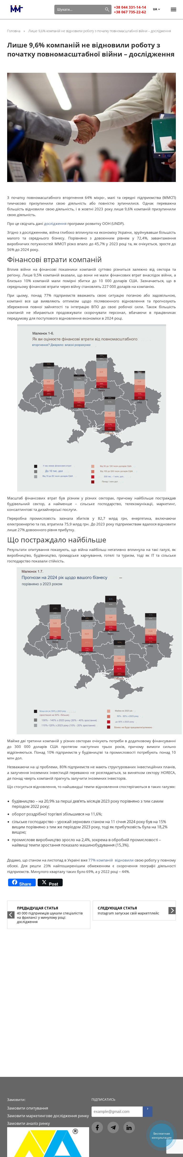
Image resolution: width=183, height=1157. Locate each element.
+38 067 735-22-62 (130, 12)
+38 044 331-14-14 (130, 7)
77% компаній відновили (111, 860)
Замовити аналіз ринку (28, 1123)
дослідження (55, 223)
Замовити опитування (27, 1108)
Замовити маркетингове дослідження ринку (48, 1115)
